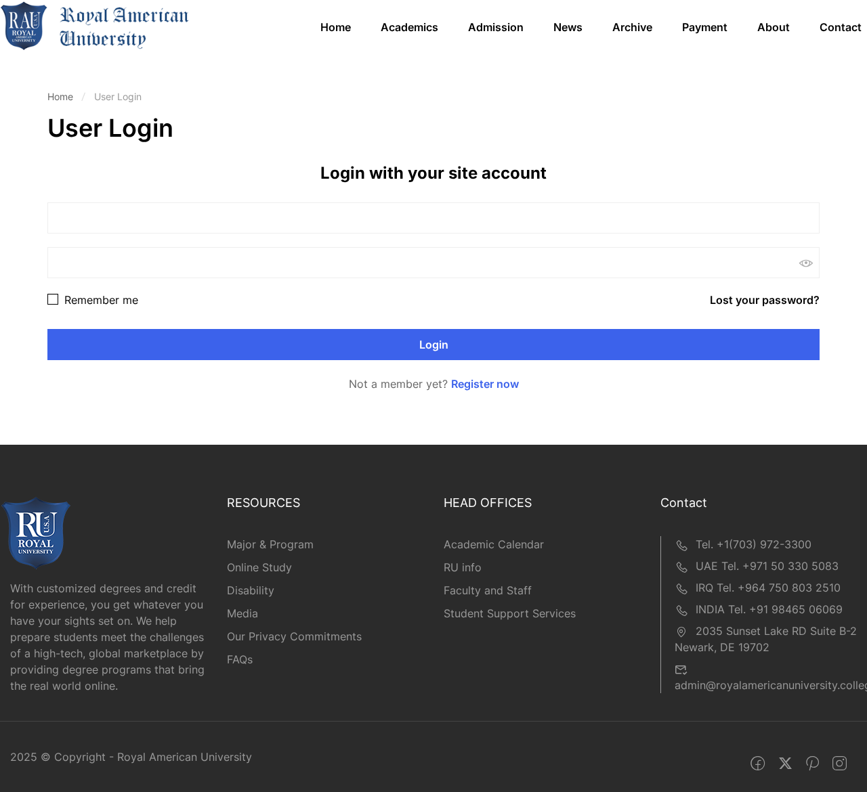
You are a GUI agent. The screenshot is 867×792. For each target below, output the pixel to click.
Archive (632, 27)
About (773, 27)
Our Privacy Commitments (294, 636)
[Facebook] (757, 763)
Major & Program (270, 544)
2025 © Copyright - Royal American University (131, 757)
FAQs (240, 659)
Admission (496, 27)
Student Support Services (510, 613)
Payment (704, 27)
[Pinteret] (812, 763)
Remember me (99, 300)
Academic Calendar (494, 544)
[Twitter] (785, 763)
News (568, 27)
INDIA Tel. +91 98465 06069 (769, 609)
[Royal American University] (95, 25)
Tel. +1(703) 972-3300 (753, 544)
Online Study (259, 567)
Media (242, 613)
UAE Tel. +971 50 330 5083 (767, 566)
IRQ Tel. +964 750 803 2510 (768, 587)
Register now (485, 384)
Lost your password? (765, 300)
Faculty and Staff (488, 590)
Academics (409, 27)
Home (335, 27)
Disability (250, 590)
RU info (463, 567)
